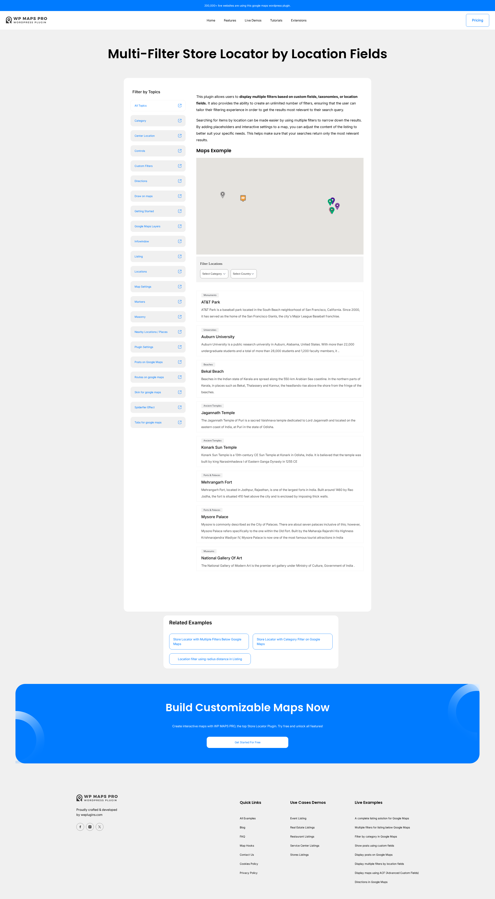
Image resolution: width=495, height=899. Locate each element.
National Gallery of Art (221, 558)
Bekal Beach (212, 371)
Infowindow (142, 241)
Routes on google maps (149, 377)
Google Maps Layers (147, 226)
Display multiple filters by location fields (379, 863)
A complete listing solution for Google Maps (382, 818)
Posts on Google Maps (149, 362)
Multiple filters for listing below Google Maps (382, 827)
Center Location (145, 135)
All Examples (248, 818)
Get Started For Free (247, 742)
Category (140, 120)
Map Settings (143, 286)
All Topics (141, 105)
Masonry (140, 316)
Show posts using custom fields (374, 845)
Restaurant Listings (302, 836)
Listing (139, 256)
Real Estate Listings (302, 827)
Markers (140, 301)
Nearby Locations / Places (151, 331)
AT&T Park (210, 302)
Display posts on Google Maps (374, 854)
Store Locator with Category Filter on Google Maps (288, 641)
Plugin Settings (144, 347)
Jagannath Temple (218, 412)
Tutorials (276, 20)
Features (230, 20)
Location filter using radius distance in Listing (210, 659)
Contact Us (247, 854)
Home (211, 20)
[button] (330, 202)
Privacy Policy (249, 872)
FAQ (242, 836)
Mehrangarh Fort (216, 482)
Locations (141, 271)
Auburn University (218, 336)
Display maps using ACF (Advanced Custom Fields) (387, 872)
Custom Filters (144, 165)
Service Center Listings (304, 845)
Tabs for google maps (148, 422)
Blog (242, 827)
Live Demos (253, 20)
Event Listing (298, 818)
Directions (141, 181)
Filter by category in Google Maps (376, 836)
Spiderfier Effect (145, 407)
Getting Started (144, 211)
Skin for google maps (148, 392)
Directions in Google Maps (371, 882)
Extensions (298, 20)
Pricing (477, 20)
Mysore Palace (214, 516)
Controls (140, 150)
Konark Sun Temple (219, 447)
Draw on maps (144, 196)
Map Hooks (247, 845)
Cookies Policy (249, 863)
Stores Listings (299, 854)
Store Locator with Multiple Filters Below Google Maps (207, 641)
